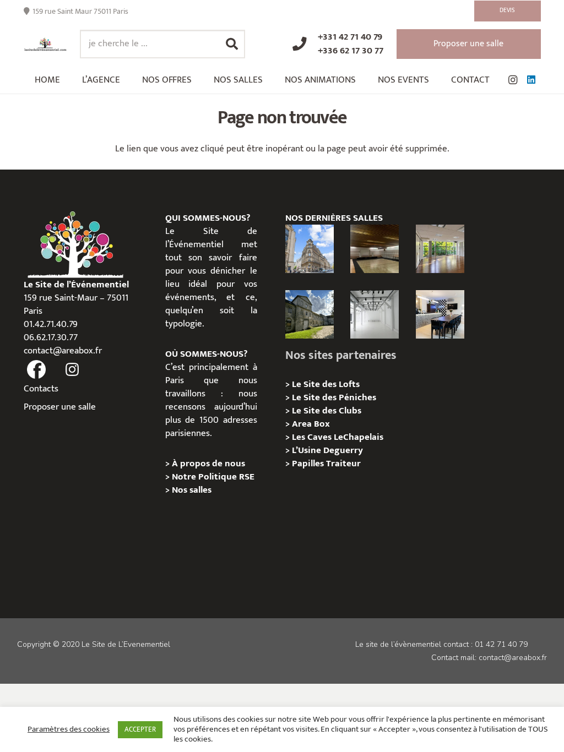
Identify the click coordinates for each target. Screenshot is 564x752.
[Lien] (45, 44)
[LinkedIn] (531, 79)
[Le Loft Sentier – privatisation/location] (440, 314)
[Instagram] (512, 79)
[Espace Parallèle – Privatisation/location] (374, 314)
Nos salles (192, 490)
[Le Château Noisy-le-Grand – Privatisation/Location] (374, 249)
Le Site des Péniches (334, 397)
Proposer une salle (60, 407)
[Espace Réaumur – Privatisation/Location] (309, 249)
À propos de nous (208, 463)
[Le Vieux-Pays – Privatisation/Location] (309, 314)
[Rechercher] (232, 44)
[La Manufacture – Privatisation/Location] (440, 249)
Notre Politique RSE (213, 476)
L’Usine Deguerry (327, 450)
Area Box (311, 424)
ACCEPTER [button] (140, 729)
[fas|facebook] (37, 370)
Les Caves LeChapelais (337, 437)
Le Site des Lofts (326, 384)
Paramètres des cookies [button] (69, 729)
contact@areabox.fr (63, 350)
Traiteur (343, 463)
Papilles (309, 463)
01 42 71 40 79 (501, 644)
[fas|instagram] (72, 370)
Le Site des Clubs (326, 410)
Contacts (41, 388)
